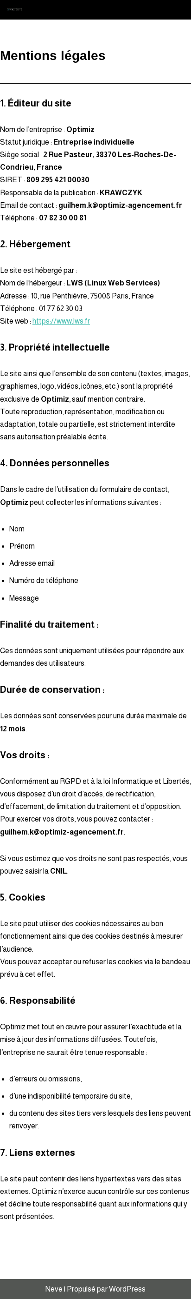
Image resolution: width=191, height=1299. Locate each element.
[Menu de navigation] (173, 10)
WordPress (127, 1289)
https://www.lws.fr (61, 321)
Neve (54, 1289)
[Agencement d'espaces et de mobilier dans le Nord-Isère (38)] (16, 10)
